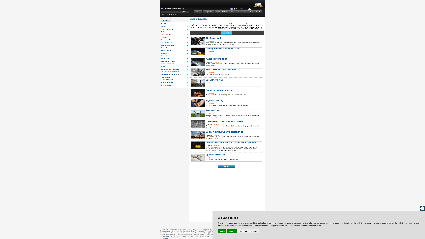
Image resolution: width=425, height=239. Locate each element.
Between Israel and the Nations (176, 233)
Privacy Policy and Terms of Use (171, 229)
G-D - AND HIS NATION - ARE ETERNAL (224, 121)
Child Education (171, 15)
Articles (244, 12)
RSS (161, 238)
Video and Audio (235, 12)
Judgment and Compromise (219, 90)
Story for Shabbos (197, 231)
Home (252, 12)
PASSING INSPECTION (217, 59)
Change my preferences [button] (248, 231)
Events (218, 12)
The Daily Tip (181, 234)
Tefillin (209, 236)
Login (252, 9)
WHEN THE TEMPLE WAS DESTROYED (224, 132)
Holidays (190, 236)
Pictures (225, 12)
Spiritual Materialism (215, 155)
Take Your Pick (213, 111)
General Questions (183, 231)
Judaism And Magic (215, 80)
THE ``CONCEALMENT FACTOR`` (221, 69)
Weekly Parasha (193, 234)
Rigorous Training (214, 100)
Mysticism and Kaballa (168, 234)
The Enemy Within (214, 38)
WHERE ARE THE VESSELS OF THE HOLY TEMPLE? (231, 143)
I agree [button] (222, 231)
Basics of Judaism (180, 236)
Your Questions (208, 12)
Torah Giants (204, 234)
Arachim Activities (211, 231)
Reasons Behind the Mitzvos (198, 233)
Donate (258, 12)
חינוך (239, 24)
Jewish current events (167, 231)
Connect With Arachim (242, 9)
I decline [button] (232, 231)
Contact (193, 229)
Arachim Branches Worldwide (173, 8)
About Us (198, 12)
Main (162, 15)
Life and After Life (166, 236)
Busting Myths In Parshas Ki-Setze (222, 49)
